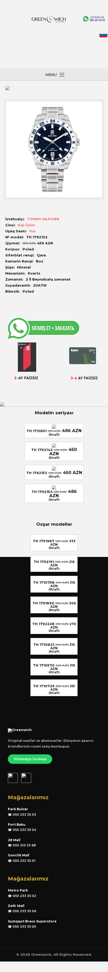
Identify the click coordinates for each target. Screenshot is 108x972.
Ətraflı (54, 434)
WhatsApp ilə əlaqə (30, 759)
